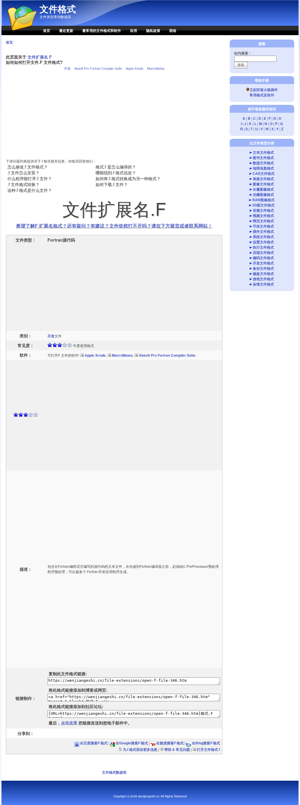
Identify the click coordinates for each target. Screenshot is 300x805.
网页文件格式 (263, 220)
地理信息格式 (263, 168)
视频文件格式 (263, 215)
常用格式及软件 (262, 95)
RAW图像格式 (263, 199)
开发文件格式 (263, 263)
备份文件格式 (263, 268)
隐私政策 (153, 30)
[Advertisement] (114, 112)
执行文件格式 (263, 247)
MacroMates (155, 68)
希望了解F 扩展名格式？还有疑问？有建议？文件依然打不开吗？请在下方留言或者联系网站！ (114, 225)
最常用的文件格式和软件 (101, 30)
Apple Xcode (134, 68)
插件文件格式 (263, 231)
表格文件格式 (263, 178)
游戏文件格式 (263, 278)
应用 (133, 30)
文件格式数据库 (114, 772)
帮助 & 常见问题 (177, 749)
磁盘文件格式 (263, 273)
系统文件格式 (263, 236)
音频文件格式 (263, 210)
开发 (67, 68)
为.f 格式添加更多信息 (140, 749)
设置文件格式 (263, 242)
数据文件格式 (263, 162)
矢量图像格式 (263, 189)
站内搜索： (243, 53)
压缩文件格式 (263, 252)
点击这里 (69, 723)
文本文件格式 (263, 152)
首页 (46, 30)
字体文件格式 (263, 226)
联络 (172, 30)
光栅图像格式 (263, 194)
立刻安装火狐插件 (264, 89)
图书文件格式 (263, 157)
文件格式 (58, 9)
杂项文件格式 (263, 284)
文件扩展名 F (40, 57)
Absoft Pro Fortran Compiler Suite (98, 68)
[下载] (82, 355)
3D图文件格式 (263, 205)
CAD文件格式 (264, 173)
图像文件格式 (263, 184)
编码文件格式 (263, 257)
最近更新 (66, 30)
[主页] (19, 33)
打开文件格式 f (208, 749)
